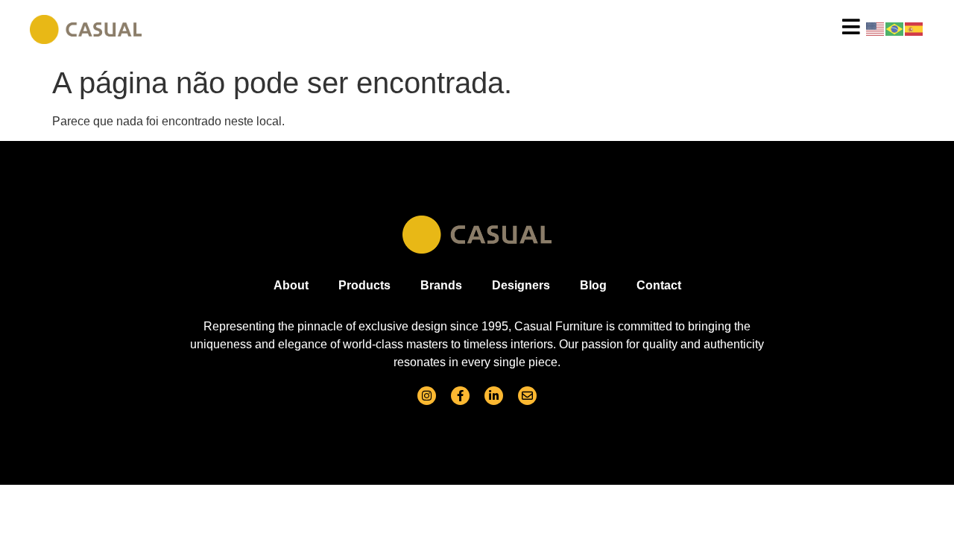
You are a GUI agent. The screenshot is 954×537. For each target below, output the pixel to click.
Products (364, 285)
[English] (875, 28)
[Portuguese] (895, 28)
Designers (521, 285)
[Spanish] (914, 28)
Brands (441, 285)
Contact (658, 285)
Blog (593, 285)
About (291, 285)
